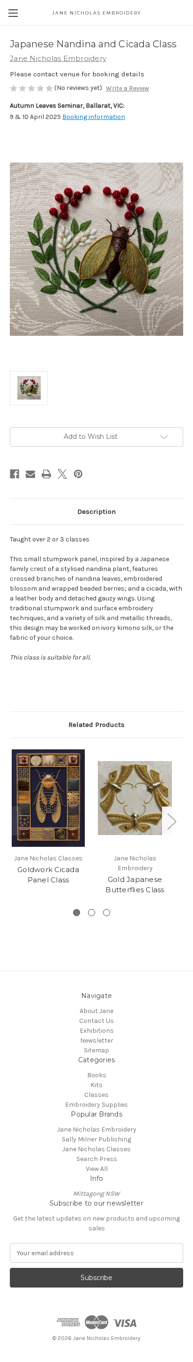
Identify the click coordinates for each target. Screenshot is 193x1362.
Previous (12, 821)
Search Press (96, 1159)
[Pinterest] (78, 474)
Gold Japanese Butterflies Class (134, 885)
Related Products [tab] (96, 724)
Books (96, 1075)
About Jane (96, 1011)
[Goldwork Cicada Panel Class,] (48, 798)
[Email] (30, 474)
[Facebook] (14, 474)
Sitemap (96, 1050)
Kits (96, 1085)
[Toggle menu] (13, 13)
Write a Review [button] (127, 88)
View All (97, 1169)
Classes (96, 1095)
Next (171, 821)
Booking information (93, 117)
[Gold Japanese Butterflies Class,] (135, 798)
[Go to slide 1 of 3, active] (76, 912)
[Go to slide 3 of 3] (106, 912)
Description (96, 511)
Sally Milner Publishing (96, 1139)
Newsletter (96, 1040)
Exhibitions (97, 1031)
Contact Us (96, 1021)
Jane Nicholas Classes (96, 1149)
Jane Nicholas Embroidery (96, 1129)
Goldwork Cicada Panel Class (48, 875)
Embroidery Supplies (96, 1105)
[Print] (46, 474)
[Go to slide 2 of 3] (91, 912)
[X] (62, 474)
